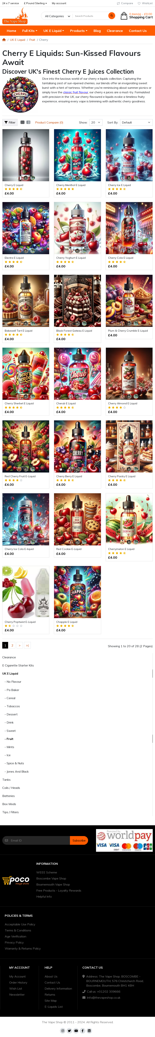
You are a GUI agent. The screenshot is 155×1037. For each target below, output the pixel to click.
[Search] (111, 15)
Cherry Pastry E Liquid (121, 476)
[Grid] (22, 122)
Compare (127, 3)
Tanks (6, 779)
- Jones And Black (15, 771)
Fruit (32, 40)
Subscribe (79, 840)
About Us (51, 976)
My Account (17, 976)
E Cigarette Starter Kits (18, 665)
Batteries (8, 796)
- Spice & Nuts (13, 763)
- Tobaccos (11, 706)
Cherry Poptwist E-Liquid (20, 622)
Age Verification (15, 936)
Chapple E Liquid (66, 622)
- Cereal (8, 698)
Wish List (15, 988)
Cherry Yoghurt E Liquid (71, 257)
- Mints (8, 747)
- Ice (6, 755)
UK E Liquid (17, 40)
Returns (50, 994)
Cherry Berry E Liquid (69, 476)
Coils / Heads (11, 788)
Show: (83, 122)
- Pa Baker (10, 690)
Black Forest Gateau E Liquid (74, 330)
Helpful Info (44, 896)
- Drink (8, 722)
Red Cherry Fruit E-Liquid (20, 476)
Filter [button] (12, 122)
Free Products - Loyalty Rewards (58, 890)
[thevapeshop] (15, 15)
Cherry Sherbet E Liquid (19, 403)
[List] (28, 122)
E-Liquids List (54, 1006)
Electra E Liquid (14, 257)
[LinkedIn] (89, 1031)
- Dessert (10, 714)
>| (27, 645)
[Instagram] (63, 1031)
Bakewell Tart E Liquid (18, 330)
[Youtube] (76, 1031)
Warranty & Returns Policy (23, 948)
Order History (18, 982)
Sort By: (112, 122)
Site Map (51, 1000)
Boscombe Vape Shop (51, 878)
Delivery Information (58, 988)
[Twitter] (69, 1031)
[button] (36, 3)
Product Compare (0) (49, 122)
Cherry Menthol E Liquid (70, 185)
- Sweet (9, 731)
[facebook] (82, 1031)
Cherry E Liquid (14, 185)
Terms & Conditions (18, 930)
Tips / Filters (10, 812)
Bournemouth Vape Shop (53, 884)
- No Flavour (11, 681)
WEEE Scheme (46, 872)
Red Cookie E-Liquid (68, 549)
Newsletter (17, 994)
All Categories (54, 16)
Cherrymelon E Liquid (121, 549)
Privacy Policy (14, 942)
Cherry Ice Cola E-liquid (19, 549)
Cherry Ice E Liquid (119, 185)
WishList (147, 3)
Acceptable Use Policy (20, 924)
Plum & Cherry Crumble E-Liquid (128, 330)
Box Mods (9, 804)
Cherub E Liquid (66, 403)
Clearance (9, 657)
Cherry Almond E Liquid (122, 403)
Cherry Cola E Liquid (120, 257)
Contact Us (52, 982)
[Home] (4, 40)
